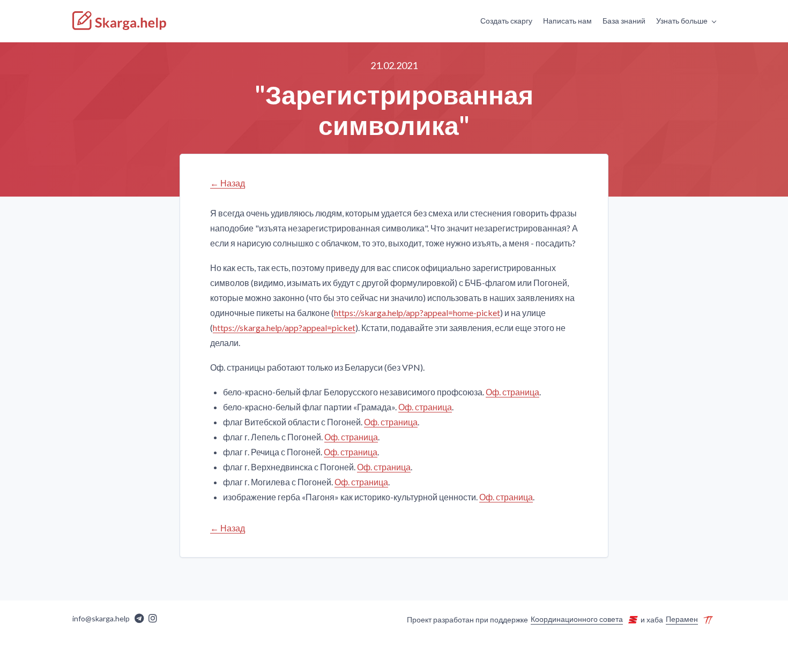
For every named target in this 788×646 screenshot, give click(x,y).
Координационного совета (577, 619)
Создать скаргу (506, 20)
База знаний (624, 20)
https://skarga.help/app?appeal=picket (284, 327)
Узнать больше (682, 20)
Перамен (682, 619)
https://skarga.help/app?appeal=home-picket (417, 312)
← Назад (227, 183)
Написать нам (567, 20)
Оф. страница (512, 392)
